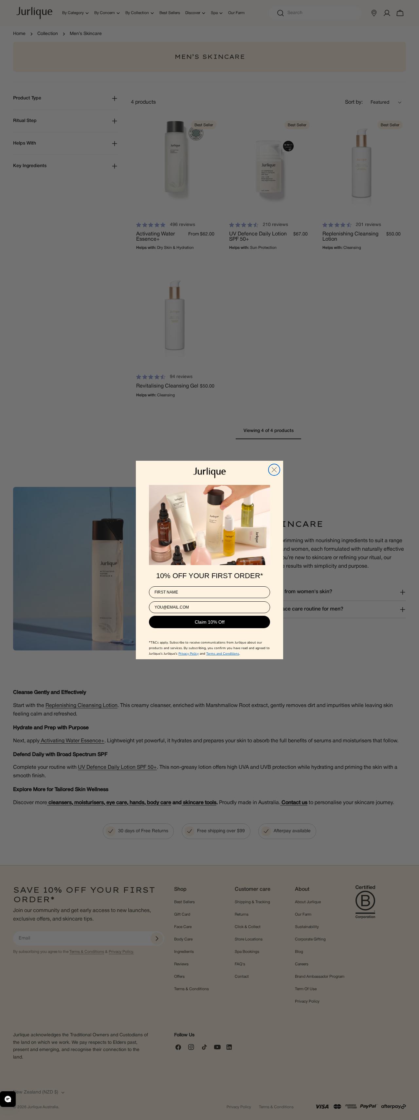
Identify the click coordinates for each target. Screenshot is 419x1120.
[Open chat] (8, 1099)
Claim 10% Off (210, 622)
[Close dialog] (274, 469)
